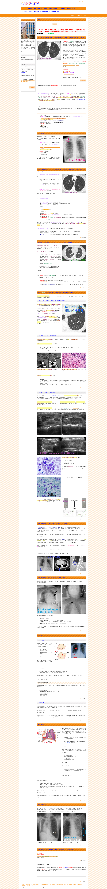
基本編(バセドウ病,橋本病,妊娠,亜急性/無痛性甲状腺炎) (46, 11)
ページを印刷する (83, 80)
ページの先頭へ (83, 165)
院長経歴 (63, 8)
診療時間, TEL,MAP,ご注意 (73, 8)
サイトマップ (83, 1)
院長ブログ (28, 885)
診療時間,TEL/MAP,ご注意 (30, 884)
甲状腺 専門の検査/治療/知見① (35, 8)
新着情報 (24, 11)
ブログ (30, 11)
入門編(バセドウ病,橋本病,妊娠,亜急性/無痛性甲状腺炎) (73, 884)
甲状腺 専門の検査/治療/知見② (51, 8)
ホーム (24, 8)
